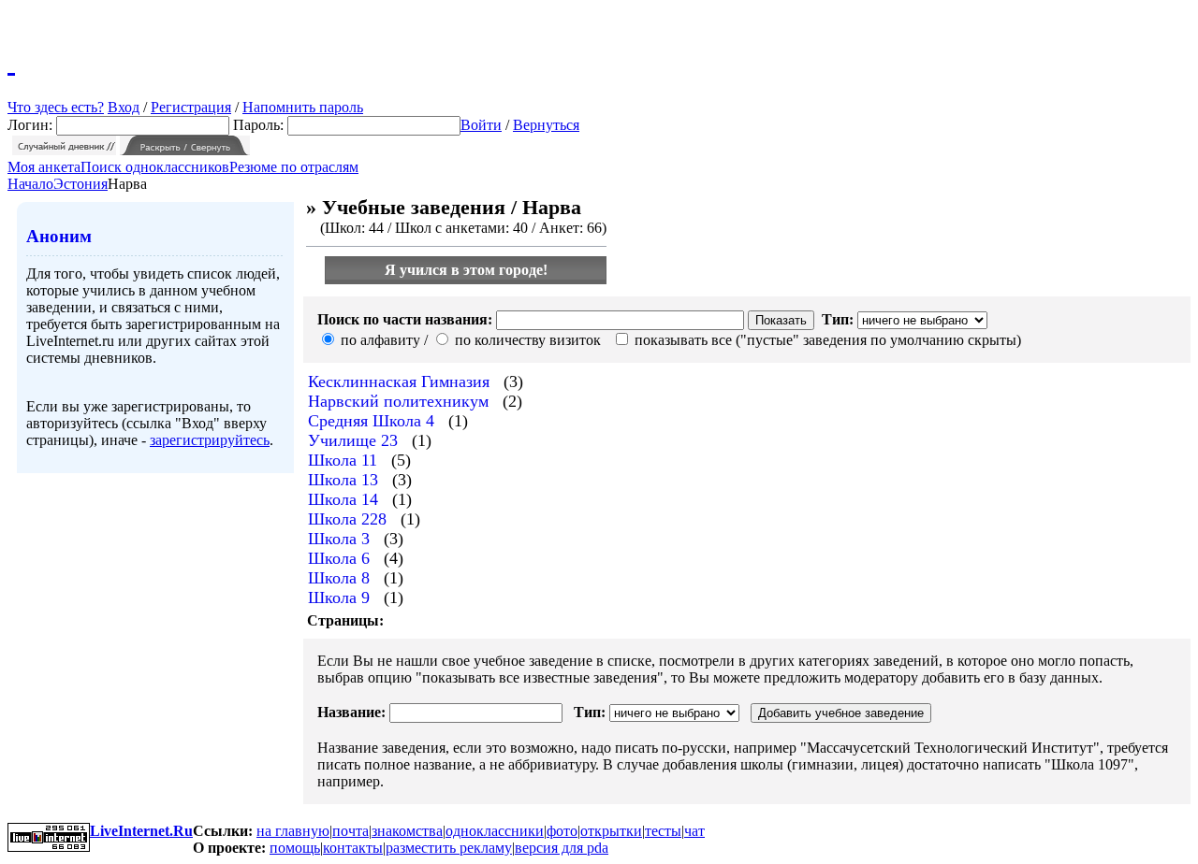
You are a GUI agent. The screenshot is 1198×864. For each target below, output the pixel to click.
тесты (663, 831)
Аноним (59, 236)
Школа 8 (339, 578)
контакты (353, 848)
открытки (611, 831)
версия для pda (561, 848)
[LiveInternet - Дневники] (11, 61)
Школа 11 (342, 460)
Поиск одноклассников (154, 167)
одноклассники (495, 831)
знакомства (407, 831)
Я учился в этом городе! (466, 270)
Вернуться (546, 125)
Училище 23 (353, 440)
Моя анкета (43, 167)
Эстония (80, 184)
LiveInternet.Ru (141, 831)
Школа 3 (339, 538)
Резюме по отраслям (293, 167)
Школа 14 (343, 499)
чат (694, 831)
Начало (30, 184)
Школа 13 (343, 479)
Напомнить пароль (302, 107)
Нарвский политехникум (398, 401)
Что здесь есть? (55, 107)
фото (562, 831)
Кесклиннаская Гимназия (398, 381)
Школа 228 (347, 519)
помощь (295, 848)
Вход (123, 107)
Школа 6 (339, 558)
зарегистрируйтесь (210, 440)
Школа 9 (339, 597)
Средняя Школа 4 (371, 420)
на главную (292, 831)
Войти (481, 125)
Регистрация (191, 107)
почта (350, 831)
